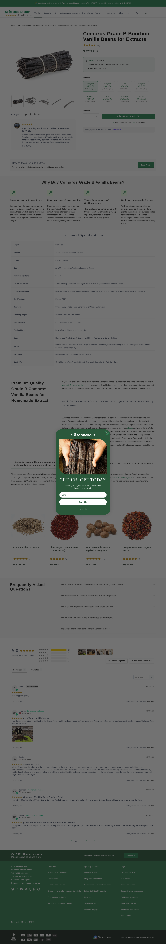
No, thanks (83, 509)
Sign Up (83, 502)
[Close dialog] (107, 432)
